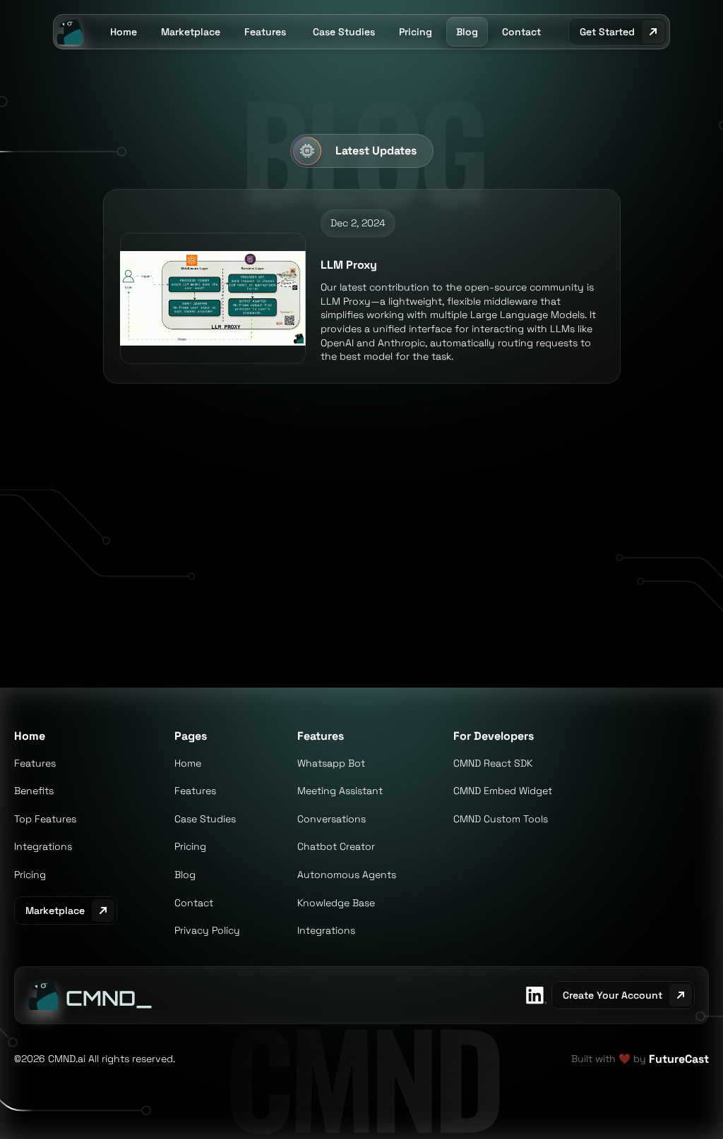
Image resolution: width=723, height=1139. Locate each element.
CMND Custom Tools (500, 818)
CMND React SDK (492, 763)
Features (35, 763)
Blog (185, 874)
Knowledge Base (336, 902)
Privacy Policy (207, 930)
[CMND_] (43, 995)
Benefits (34, 790)
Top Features (45, 818)
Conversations (331, 818)
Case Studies (205, 818)
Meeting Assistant (340, 790)
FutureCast (679, 1059)
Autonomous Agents (346, 874)
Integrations (43, 846)
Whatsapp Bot (331, 763)
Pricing (30, 874)
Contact (193, 902)
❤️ (625, 1058)
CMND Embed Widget (502, 790)
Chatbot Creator (336, 846)
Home (29, 736)
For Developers (493, 736)
